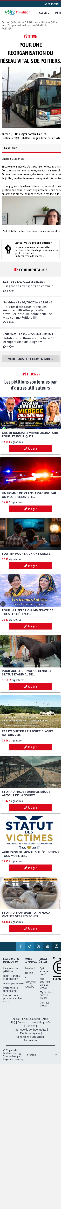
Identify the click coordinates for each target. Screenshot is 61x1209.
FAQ (13, 1025)
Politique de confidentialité (30, 1032)
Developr (19, 1062)
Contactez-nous (27, 1025)
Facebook (30, 971)
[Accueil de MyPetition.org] (18, 12)
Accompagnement (14, 986)
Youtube (29, 989)
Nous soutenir (32, 1021)
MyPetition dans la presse (46, 998)
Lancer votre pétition (10, 973)
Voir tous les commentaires (30, 362)
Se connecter (51, 4)
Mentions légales (30, 1036)
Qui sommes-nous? (45, 974)
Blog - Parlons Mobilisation (11, 980)
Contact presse (44, 1007)
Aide (45, 1021)
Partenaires (30, 1043)
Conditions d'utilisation (30, 1039)
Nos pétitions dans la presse (45, 986)
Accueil (44, 12)
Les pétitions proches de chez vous (12, 1001)
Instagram (30, 984)
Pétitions (18, 22)
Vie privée (45, 1025)
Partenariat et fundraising (11, 992)
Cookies (30, 1028)
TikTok (29, 975)
